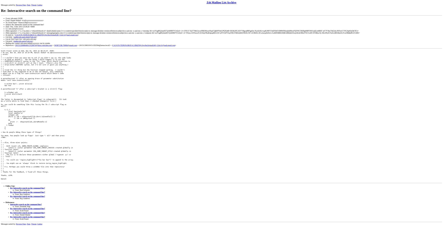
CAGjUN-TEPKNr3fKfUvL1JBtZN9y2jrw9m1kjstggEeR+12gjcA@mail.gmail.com (46, 35)
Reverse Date (21, 5)
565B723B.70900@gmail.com (65, 45)
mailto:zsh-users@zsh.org (23, 41)
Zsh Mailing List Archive (221, 2)
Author (39, 5)
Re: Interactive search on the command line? (27, 188)
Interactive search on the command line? (26, 204)
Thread (33, 5)
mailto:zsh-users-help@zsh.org (25, 37)
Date (28, 5)
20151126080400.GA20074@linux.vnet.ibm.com (33, 45)
